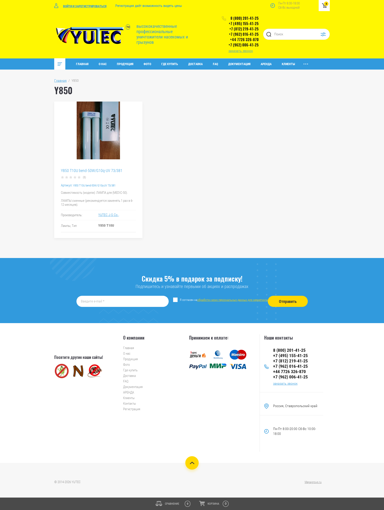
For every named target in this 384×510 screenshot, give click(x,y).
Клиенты (288, 64)
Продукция (125, 64)
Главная (82, 64)
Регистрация (131, 409)
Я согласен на (224, 300)
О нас (103, 64)
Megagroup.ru (313, 482)
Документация (239, 64)
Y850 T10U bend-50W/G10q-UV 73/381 (91, 170)
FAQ (215, 64)
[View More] (305, 64)
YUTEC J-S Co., (108, 215)
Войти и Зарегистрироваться (84, 6)
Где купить (169, 64)
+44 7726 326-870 (244, 39)
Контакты (129, 404)
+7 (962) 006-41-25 (243, 45)
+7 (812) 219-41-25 (244, 29)
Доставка (195, 64)
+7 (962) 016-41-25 (244, 34)
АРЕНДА (266, 64)
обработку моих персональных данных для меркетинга (232, 300)
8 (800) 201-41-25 (244, 18)
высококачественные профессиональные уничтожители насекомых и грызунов (162, 34)
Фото (147, 64)
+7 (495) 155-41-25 (244, 23)
